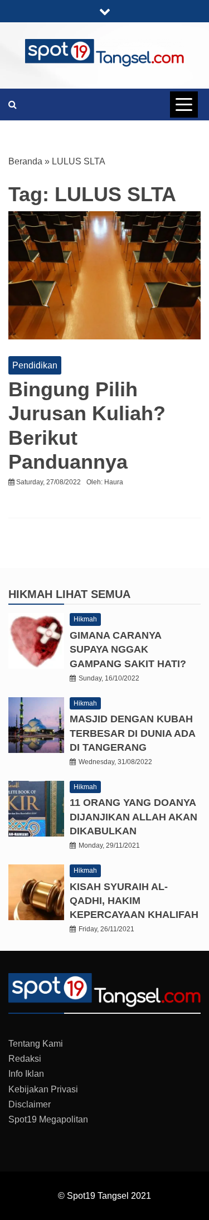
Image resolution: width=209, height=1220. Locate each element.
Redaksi (24, 1058)
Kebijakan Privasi (43, 1089)
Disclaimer (29, 1104)
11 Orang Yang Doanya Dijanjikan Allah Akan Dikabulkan (133, 816)
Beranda (25, 161)
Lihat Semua (93, 594)
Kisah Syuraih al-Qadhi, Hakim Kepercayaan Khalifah (134, 900)
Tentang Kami (35, 1043)
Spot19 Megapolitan (48, 1119)
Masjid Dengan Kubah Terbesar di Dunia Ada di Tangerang (132, 732)
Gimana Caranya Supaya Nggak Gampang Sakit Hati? (128, 649)
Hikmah (32, 594)
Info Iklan (26, 1073)
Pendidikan (34, 365)
